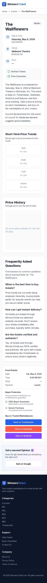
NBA (4, 521)
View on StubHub (23, 436)
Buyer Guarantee (9, 541)
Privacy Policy (8, 560)
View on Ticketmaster (23, 422)
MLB (4, 514)
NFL (3, 507)
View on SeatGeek (23, 429)
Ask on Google (23, 464)
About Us (6, 557)
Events (14, 11)
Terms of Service (9, 564)
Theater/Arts (7, 525)
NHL (4, 510)
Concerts (6, 503)
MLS (4, 518)
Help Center (7, 537)
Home (4, 11)
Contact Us (6, 545)
